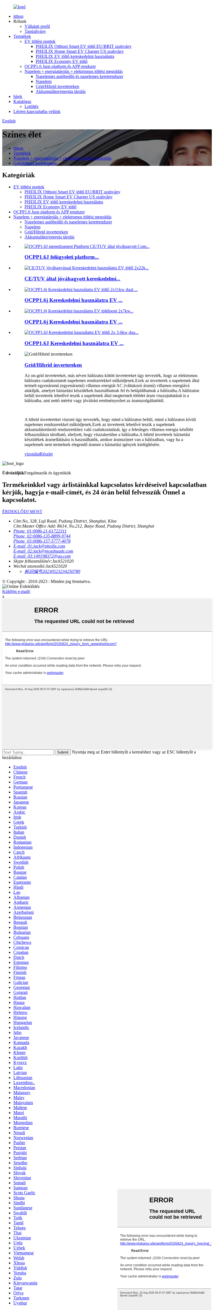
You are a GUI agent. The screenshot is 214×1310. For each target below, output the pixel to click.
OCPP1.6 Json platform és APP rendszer (60, 66)
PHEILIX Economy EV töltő (61, 61)
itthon (18, 16)
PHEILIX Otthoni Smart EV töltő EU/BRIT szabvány (84, 46)
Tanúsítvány (35, 31)
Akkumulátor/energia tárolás (61, 91)
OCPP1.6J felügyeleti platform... (62, 257)
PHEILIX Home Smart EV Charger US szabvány (80, 51)
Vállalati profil (37, 26)
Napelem (44, 81)
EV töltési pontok (40, 41)
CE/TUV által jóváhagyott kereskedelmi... (72, 279)
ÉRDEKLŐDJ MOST (22, 511)
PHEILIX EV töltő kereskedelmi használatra (75, 56)
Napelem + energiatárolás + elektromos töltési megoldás (74, 71)
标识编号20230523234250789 (52, 571)
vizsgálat (32, 454)
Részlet (46, 454)
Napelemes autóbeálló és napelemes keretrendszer (79, 76)
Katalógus (22, 101)
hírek (17, 96)
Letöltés (31, 106)
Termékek (22, 36)
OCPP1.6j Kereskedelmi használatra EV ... (74, 300)
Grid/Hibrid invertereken (57, 86)
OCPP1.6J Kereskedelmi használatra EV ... (74, 343)
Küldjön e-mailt (16, 591)
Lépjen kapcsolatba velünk (36, 111)
